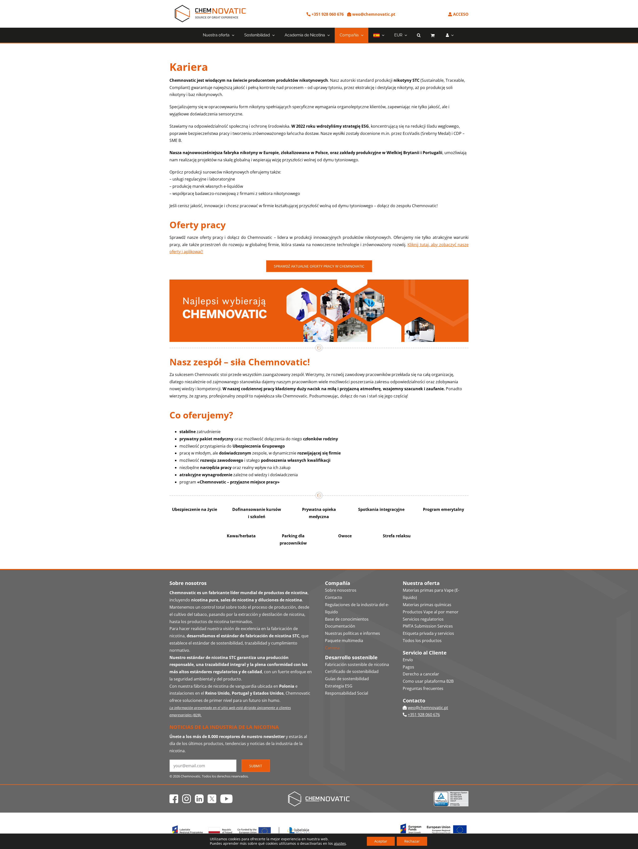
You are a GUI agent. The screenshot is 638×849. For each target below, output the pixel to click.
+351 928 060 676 (327, 14)
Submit (255, 765)
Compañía (337, 583)
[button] (419, 35)
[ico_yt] (226, 796)
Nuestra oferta (421, 583)
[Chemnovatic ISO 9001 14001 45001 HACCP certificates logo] (451, 793)
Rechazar (412, 841)
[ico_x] (212, 796)
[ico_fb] (173, 796)
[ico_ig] (186, 796)
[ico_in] (199, 796)
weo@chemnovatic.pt (373, 14)
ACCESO (460, 14)
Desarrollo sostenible (351, 657)
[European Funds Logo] (241, 824)
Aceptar (380, 841)
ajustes (340, 843)
